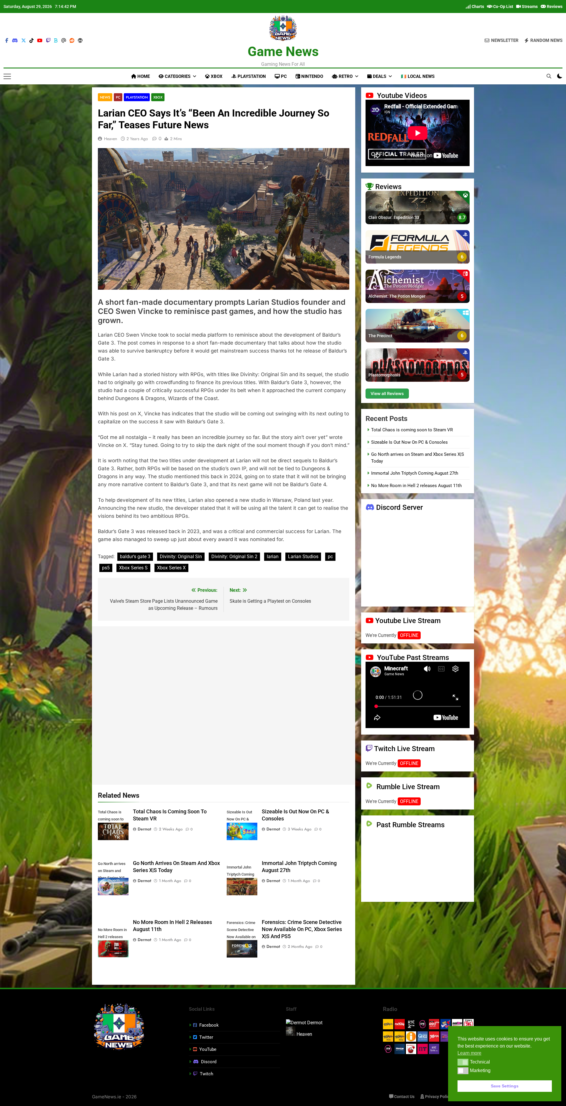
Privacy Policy (437, 1096)
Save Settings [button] (505, 1086)
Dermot (144, 829)
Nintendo (311, 76)
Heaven (110, 139)
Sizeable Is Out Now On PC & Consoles (409, 442)
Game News (283, 51)
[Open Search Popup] (549, 76)
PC (283, 76)
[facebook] (7, 40)
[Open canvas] (7, 76)
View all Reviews (387, 393)
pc (330, 556)
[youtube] (39, 40)
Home (143, 76)
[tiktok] (31, 40)
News (105, 97)
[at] (64, 40)
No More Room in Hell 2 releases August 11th (416, 485)
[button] (463, 1062)
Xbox (216, 76)
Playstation (251, 76)
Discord (208, 1061)
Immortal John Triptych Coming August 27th (414, 473)
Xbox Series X (171, 567)
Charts (477, 6)
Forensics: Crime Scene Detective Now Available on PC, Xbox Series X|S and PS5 (302, 929)
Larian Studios (303, 556)
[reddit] (72, 40)
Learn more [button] (469, 1053)
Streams (529, 6)
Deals (379, 76)
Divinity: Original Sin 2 (234, 556)
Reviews (554, 6)
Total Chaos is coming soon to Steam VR (412, 430)
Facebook (209, 1025)
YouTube (207, 1049)
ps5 (106, 567)
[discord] (14, 40)
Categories (177, 76)
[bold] (56, 40)
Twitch (206, 1073)
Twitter (206, 1037)
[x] (23, 40)
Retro (345, 76)
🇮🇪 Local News (418, 76)
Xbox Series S (133, 567)
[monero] (80, 40)
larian (273, 556)
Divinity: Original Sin (181, 556)
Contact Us (403, 1096)
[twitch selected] (48, 40)
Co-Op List (502, 6)
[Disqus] (223, 704)
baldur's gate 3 (135, 556)
